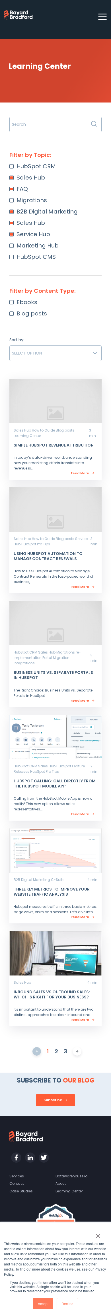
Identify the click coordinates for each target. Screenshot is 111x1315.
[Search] (94, 124)
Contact (16, 1183)
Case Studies (21, 1191)
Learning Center (69, 1191)
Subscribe (53, 1100)
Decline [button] (67, 1303)
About (61, 1183)
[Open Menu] (101, 17)
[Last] (77, 1051)
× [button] (98, 1234)
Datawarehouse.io (71, 1176)
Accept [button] (43, 1303)
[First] (36, 1051)
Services (16, 1176)
